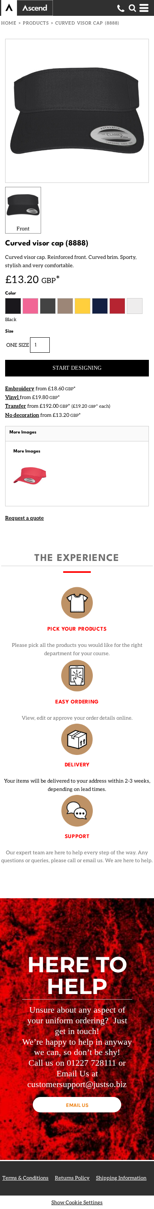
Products (36, 23)
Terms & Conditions (25, 1178)
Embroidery (19, 389)
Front (23, 229)
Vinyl (12, 397)
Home (9, 23)
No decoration (22, 415)
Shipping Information (121, 1178)
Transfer (15, 406)
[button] (132, 8)
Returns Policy (72, 1178)
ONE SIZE (17, 345)
